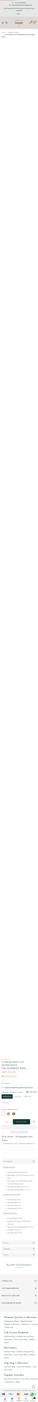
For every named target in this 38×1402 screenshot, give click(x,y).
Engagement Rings (11, 1321)
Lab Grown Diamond (16, 1332)
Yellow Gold (8, 1113)
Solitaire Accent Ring (25, 1336)
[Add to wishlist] (33, 1121)
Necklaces (26, 1324)
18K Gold (6, 1102)
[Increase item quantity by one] (10, 1121)
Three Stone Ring (21, 1339)
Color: (9, 1109)
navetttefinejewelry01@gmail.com (22, 5)
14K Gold (27, 1096)
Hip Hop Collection (16, 1362)
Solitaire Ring (10, 1336)
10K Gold (18, 1096)
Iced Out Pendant (24, 1367)
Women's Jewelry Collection (20, 1317)
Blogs (18, 1382)
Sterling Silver (7, 1096)
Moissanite (10, 1347)
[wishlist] (30, 23)
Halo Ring (8, 1339)
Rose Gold (13, 1113)
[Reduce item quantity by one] (3, 1121)
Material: (12, 1092)
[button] (6, 1059)
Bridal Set (9, 1327)
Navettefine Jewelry (10, 1076)
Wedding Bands (26, 1321)
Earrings (34, 1324)
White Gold (3, 1113)
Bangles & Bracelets (12, 1324)
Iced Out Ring (10, 1367)
